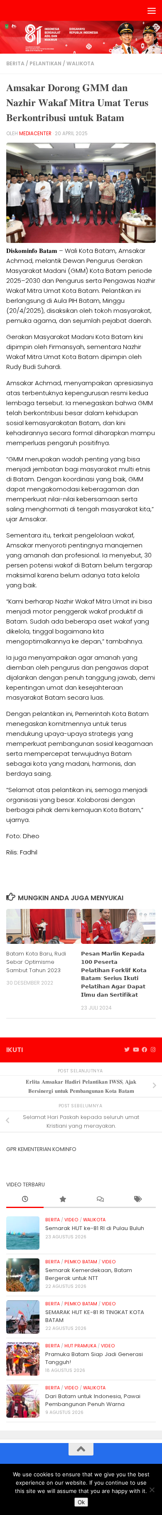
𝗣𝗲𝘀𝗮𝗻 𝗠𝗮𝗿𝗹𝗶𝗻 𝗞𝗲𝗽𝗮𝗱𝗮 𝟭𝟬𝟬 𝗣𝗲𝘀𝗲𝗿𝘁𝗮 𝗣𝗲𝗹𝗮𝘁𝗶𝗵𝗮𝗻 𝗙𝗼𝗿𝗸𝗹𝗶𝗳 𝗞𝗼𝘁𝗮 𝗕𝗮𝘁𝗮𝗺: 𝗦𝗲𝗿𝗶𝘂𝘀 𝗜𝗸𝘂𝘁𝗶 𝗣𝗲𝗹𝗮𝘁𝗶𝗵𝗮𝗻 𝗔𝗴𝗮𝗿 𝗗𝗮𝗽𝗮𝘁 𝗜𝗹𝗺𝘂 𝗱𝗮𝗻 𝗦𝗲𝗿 (114, 974)
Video (71, 1220)
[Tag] (137, 1199)
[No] (151, 1489)
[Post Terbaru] (25, 1199)
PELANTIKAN (45, 63)
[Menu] (151, 10)
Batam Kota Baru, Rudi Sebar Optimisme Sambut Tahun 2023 (36, 962)
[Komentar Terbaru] (99, 1199)
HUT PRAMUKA (80, 1346)
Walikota (80, 63)
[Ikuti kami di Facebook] (144, 1050)
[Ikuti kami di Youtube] (135, 1050)
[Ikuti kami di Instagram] (153, 1050)
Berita (15, 63)
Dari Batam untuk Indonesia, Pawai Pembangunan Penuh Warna (92, 1400)
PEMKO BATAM (80, 1262)
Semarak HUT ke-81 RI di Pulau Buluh (94, 1228)
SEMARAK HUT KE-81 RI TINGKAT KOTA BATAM (94, 1316)
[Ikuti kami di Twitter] (127, 1050)
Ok (81, 1502)
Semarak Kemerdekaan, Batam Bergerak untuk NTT (88, 1274)
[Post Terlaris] (62, 1199)
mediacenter (35, 133)
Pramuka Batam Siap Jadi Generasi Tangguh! (94, 1358)
